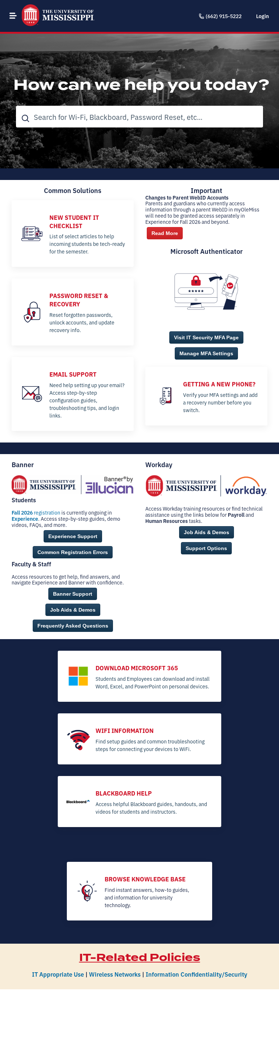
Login (262, 16)
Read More (164, 233)
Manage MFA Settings (206, 353)
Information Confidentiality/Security (196, 974)
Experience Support (72, 536)
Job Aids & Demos (73, 610)
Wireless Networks (115, 974)
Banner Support (72, 594)
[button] (13, 15)
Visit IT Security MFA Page (206, 337)
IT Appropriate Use (58, 974)
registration (36, 512)
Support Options (206, 548)
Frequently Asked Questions (72, 626)
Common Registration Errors (72, 552)
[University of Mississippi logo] (58, 16)
